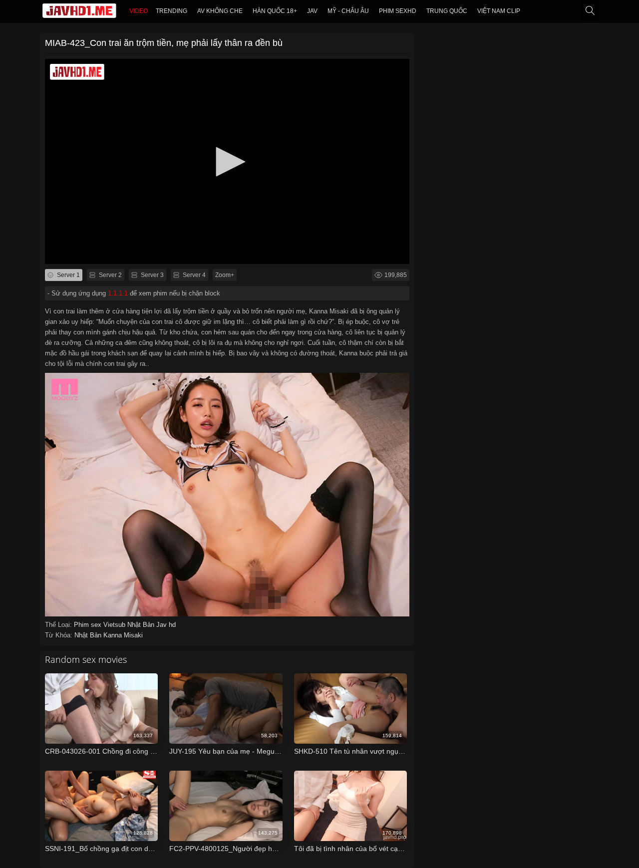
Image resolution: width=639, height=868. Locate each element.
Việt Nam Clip (498, 10)
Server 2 (109, 275)
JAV (312, 10)
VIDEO (138, 10)
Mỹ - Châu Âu (348, 10)
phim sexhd (397, 10)
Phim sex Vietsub (100, 624)
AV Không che (220, 10)
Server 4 (193, 275)
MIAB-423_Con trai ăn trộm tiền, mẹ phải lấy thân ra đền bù (164, 43)
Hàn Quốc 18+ (275, 10)
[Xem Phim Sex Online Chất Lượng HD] (79, 12)
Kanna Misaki (123, 635)
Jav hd (166, 624)
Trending (171, 10)
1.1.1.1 (118, 293)
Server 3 (151, 275)
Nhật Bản (141, 624)
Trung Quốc (446, 10)
